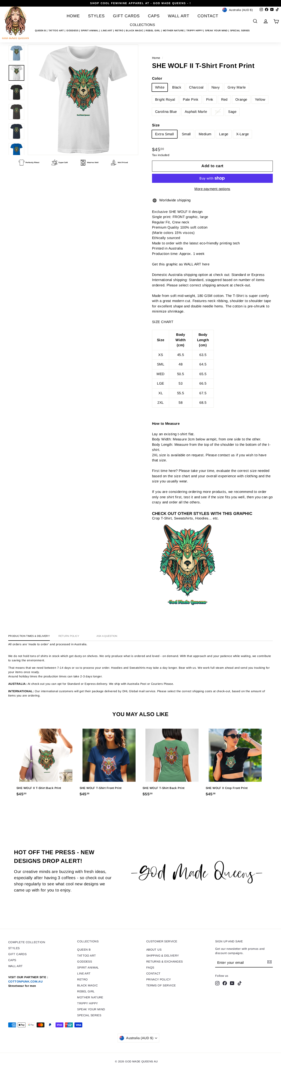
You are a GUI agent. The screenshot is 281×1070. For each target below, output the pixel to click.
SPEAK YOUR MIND (216, 30)
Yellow (260, 100)
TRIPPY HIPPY (194, 30)
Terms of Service (161, 985)
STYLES (96, 16)
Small (186, 134)
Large (223, 134)
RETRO (119, 30)
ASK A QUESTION (106, 636)
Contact (207, 16)
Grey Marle (237, 87)
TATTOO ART (57, 30)
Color (157, 78)
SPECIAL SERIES (240, 30)
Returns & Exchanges (164, 961)
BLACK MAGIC (135, 30)
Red (224, 100)
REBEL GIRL (153, 30)
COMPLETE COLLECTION (26, 942)
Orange (241, 100)
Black (176, 87)
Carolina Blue (166, 112)
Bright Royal (165, 100)
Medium (205, 134)
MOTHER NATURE (174, 30)
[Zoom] (83, 100)
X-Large (242, 134)
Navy (215, 87)
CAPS (154, 16)
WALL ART (178, 16)
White (159, 87)
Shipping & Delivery (162, 955)
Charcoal (196, 87)
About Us (153, 949)
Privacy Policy (158, 979)
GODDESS (72, 30)
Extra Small (164, 134)
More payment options (212, 189)
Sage (232, 112)
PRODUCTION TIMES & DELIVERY (29, 636)
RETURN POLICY (68, 636)
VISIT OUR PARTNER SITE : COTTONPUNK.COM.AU (28, 981)
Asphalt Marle (196, 112)
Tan (217, 112)
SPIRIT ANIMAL (90, 30)
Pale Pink (190, 100)
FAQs (150, 967)
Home (73, 16)
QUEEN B (40, 30)
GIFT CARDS (126, 16)
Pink (209, 100)
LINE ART (107, 30)
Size (156, 125)
